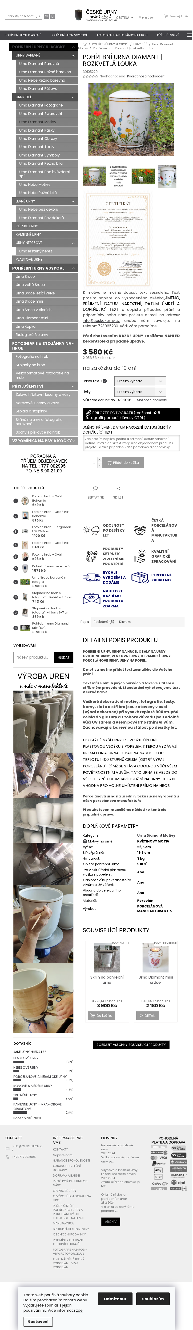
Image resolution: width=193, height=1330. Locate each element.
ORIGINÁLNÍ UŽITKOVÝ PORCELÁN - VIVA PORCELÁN (68, 1263)
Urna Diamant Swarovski (40, 113)
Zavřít (108, 479)
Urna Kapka (26, 326)
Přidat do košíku (126, 462)
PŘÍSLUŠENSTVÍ (27, 386)
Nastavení (38, 1321)
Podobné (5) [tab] (104, 621)
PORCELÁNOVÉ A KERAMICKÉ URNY (40, 1076)
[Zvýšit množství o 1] (99, 460)
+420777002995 (24, 1157)
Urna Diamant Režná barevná (45, 71)
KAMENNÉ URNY (28, 234)
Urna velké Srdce (30, 284)
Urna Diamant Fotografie (41, 105)
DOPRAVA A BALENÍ (66, 1176)
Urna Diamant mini (32, 318)
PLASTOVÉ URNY (29, 259)
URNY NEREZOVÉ (29, 242)
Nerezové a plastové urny (117, 1147)
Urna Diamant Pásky (37, 130)
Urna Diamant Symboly (39, 155)
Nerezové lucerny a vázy (37, 402)
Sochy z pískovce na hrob (38, 432)
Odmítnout (115, 1299)
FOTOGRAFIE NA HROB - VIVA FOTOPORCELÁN (70, 1252)
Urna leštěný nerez (35, 251)
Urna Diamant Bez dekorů (41, 217)
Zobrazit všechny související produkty (131, 1044)
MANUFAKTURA (63, 1223)
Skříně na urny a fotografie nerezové (39, 421)
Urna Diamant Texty (36, 146)
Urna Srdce (25, 276)
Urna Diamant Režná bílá (41, 163)
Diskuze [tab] (125, 621)
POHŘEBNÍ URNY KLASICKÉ (38, 47)
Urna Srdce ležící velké (35, 293)
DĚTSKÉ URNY (27, 226)
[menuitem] (23, 35)
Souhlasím (153, 1299)
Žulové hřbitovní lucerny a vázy (43, 394)
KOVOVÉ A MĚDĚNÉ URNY (32, 1085)
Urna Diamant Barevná (39, 63)
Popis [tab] (84, 621)
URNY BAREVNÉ (28, 55)
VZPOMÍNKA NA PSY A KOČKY (42, 441)
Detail (150, 1015)
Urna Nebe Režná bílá (38, 192)
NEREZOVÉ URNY (25, 1067)
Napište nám (62, 1155)
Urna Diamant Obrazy (38, 138)
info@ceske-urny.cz (101, 320)
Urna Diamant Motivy (37, 121)
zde (79, 1310)
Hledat (38, 16)
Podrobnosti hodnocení (146, 76)
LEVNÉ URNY (25, 201)
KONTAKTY (60, 1149)
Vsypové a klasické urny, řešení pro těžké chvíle (119, 1172)
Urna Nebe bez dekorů (38, 209)
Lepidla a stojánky (31, 411)
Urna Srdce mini (29, 301)
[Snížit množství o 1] (99, 465)
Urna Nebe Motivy (34, 184)
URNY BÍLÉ (24, 97)
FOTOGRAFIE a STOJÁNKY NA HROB (41, 346)
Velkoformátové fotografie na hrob (42, 375)
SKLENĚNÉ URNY (25, 1095)
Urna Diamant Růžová (38, 88)
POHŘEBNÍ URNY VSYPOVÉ (38, 268)
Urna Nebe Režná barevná (42, 80)
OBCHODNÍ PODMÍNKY (69, 1234)
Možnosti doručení (152, 400)
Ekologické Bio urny (32, 334)
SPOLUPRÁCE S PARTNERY (71, 1229)
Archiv (111, 1221)
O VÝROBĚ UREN (64, 1191)
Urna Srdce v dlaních (34, 309)
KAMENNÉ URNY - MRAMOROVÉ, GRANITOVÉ (37, 1106)
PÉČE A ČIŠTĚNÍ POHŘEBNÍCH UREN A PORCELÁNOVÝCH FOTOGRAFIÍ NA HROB (68, 1212)
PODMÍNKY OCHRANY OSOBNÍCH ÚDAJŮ (68, 1242)
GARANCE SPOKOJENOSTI (71, 1160)
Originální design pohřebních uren (114, 1196)
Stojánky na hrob (30, 364)
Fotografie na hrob (32, 356)
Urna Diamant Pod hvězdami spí (44, 174)
